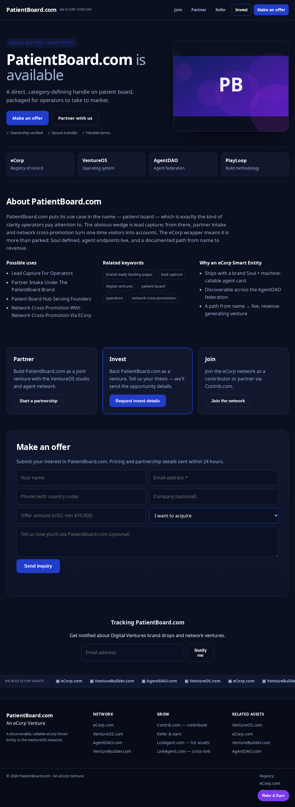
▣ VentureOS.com (201, 681)
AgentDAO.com (107, 742)
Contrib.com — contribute (182, 725)
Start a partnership (38, 400)
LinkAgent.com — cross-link (183, 751)
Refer (220, 9)
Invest (241, 9)
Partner (198, 9)
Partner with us (75, 118)
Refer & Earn (273, 795)
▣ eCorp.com (67, 681)
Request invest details (138, 400)
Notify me (200, 653)
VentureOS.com (108, 734)
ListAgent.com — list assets (183, 742)
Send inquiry (38, 566)
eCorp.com (103, 725)
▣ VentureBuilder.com (110, 681)
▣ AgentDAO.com (157, 681)
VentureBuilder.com (112, 751)
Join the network (228, 400)
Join (178, 9)
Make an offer (271, 9)
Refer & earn (169, 734)
